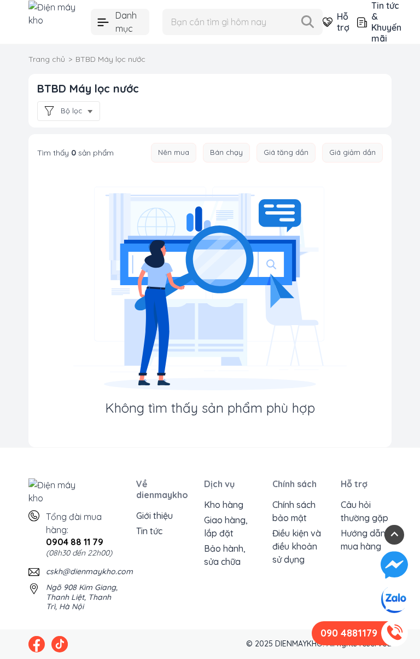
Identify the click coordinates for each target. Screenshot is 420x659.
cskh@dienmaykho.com (89, 571)
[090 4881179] (394, 633)
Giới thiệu (154, 515)
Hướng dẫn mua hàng (363, 540)
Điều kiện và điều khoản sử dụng (296, 546)
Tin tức (149, 530)
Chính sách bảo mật (294, 511)
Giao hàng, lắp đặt (226, 527)
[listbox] (200, 153)
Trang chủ (46, 59)
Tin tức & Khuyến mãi (381, 22)
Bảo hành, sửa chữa (225, 555)
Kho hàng (223, 504)
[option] (173, 153)
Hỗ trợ (338, 22)
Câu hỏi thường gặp (364, 511)
